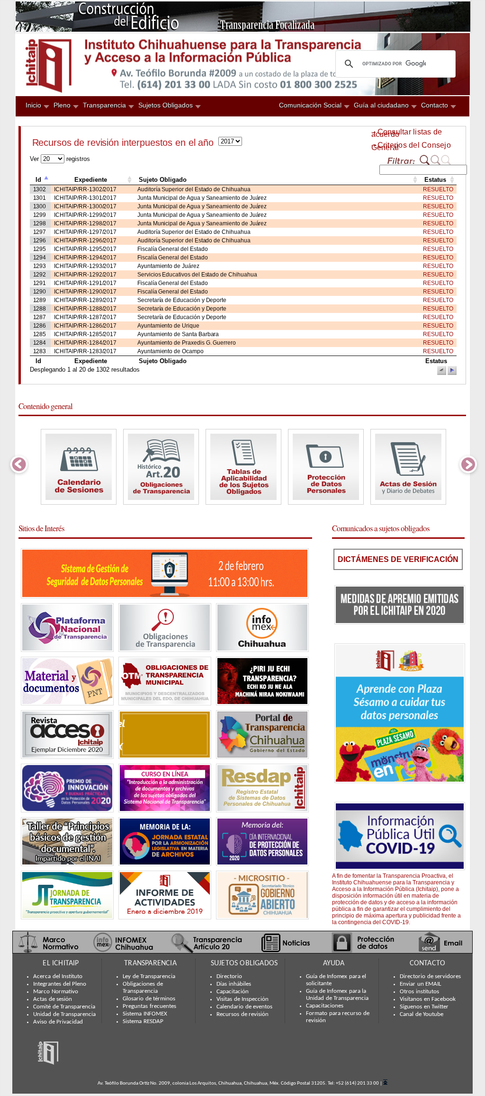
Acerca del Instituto (57, 977)
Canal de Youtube (421, 1014)
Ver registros (60, 158)
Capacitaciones (324, 1006)
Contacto (434, 105)
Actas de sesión (52, 999)
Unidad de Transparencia (64, 1014)
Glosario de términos (149, 999)
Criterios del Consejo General (411, 146)
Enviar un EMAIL (420, 984)
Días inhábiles (233, 984)
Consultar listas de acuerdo (406, 133)
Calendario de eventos (244, 1007)
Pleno (62, 105)
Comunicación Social (310, 105)
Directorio (229, 977)
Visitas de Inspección (242, 999)
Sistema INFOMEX (145, 1014)
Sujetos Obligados (165, 105)
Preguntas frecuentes (149, 1006)
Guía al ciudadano (381, 105)
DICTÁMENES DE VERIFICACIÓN (398, 559)
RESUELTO (438, 189)
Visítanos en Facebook (428, 999)
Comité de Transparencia (64, 1007)
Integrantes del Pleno (59, 984)
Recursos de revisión (242, 1014)
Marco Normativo (55, 992)
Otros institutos (419, 992)
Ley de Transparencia (149, 977)
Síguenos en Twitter (424, 1007)
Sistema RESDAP (143, 1022)
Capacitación (232, 992)
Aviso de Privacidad (58, 1022)
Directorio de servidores (430, 977)
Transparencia (104, 105)
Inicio (33, 105)
